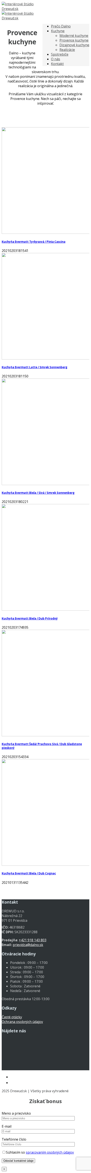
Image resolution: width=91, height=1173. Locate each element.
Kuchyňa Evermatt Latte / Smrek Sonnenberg (34, 367)
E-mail (6, 1126)
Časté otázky (12, 1017)
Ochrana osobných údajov (22, 1021)
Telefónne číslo (14, 1139)
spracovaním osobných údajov (50, 1152)
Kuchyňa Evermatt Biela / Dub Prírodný (30, 618)
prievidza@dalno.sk (28, 944)
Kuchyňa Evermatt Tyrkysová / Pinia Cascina (33, 242)
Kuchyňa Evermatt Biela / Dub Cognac (29, 873)
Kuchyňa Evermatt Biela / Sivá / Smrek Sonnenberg (38, 493)
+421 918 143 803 (32, 940)
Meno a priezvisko (16, 1113)
